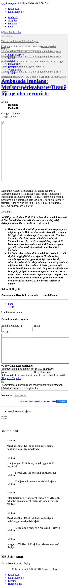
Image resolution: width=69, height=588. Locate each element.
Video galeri (14, 69)
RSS (10, 26)
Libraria (12, 66)
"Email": (37, 325)
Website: (5, 332)
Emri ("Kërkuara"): (11, 325)
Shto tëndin (20, 395)
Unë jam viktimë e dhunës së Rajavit (35, 481)
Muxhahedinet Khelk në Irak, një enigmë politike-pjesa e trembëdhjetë (30, 447)
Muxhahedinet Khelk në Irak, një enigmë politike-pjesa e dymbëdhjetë (30, 520)
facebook (13, 17)
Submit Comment (11, 388)
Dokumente (14, 63)
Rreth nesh (13, 8)
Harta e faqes (15, 583)
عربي (4, 3)
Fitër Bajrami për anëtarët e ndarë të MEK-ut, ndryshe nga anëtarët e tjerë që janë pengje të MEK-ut (33, 500)
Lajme (11, 57)
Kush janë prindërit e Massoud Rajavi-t (37, 527)
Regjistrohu (32, 388)
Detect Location (42, 372)
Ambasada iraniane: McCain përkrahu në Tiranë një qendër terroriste (33, 87)
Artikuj (12, 60)
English (21, 3)
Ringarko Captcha (11, 378)
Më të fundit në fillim (47, 401)
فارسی (12, 3)
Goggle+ (12, 20)
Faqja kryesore (16, 54)
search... (5, 48)
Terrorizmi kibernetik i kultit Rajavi (35, 472)
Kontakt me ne (16, 11)
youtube (12, 23)
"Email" (63, 401)
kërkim (11, 72)
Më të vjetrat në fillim (29, 401)
